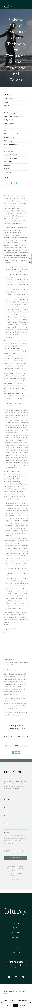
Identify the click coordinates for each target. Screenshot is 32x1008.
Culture (6, 102)
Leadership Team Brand (10, 154)
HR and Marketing (9, 137)
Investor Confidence (9, 147)
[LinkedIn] (16, 183)
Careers (16, 948)
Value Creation (8, 172)
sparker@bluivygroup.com (18, 712)
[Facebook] (11, 183)
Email (5, 807)
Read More (22, 1005)
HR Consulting (8, 141)
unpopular (17, 438)
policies (22, 289)
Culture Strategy (8, 106)
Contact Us (16, 952)
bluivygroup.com (13, 715)
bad (25, 240)
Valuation (6, 168)
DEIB (5, 109)
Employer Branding (9, 123)
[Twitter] (19, 752)
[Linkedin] (16, 752)
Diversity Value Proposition (11, 113)
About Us (10, 669)
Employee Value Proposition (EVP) (13, 116)
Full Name (7, 799)
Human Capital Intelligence (11, 144)
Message (6, 832)
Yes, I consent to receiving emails (17, 851)
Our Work (16, 933)
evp (5, 126)
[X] (6, 183)
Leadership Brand (8, 151)
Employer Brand (8, 120)
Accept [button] (15, 1005)
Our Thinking (16, 937)
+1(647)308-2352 (16, 962)
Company (6, 824)
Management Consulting (10, 158)
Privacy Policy (16, 879)
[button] (26, 6)
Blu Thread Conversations (11, 99)
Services (16, 928)
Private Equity (7, 161)
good (11, 240)
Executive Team (8, 130)
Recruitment (7, 165)
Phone (5, 816)
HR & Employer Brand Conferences (13, 133)
